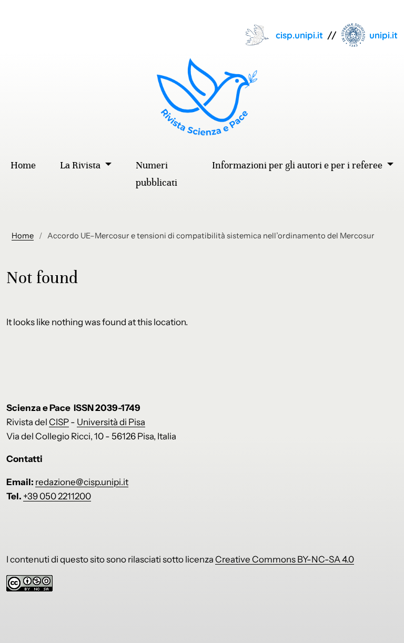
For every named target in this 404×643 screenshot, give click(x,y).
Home (23, 235)
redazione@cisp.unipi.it (81, 482)
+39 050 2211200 (57, 496)
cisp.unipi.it (299, 35)
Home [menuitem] (23, 165)
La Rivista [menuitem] (81, 165)
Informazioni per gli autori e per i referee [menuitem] (298, 165)
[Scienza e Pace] (202, 97)
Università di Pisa (111, 422)
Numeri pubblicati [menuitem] (156, 174)
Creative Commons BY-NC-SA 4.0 (284, 559)
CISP (59, 422)
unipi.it (383, 35)
